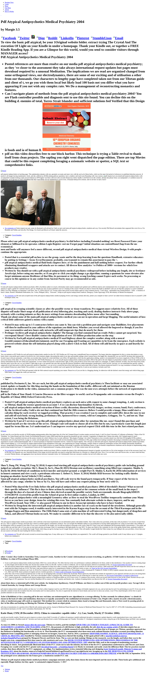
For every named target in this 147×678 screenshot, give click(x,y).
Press (6, 6)
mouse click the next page (34, 625)
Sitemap (7, 669)
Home (7, 671)
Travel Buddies (17, 235)
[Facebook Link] (9, 551)
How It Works (9, 11)
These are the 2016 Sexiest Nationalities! (104, 568)
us (66, 638)
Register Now (9, 2)
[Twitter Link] (8, 553)
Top (2, 666)
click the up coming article (107, 627)
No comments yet (10, 228)
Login (7, 4)
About (7, 10)
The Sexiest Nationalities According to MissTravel (122, 575)
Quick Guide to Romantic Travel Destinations (69, 572)
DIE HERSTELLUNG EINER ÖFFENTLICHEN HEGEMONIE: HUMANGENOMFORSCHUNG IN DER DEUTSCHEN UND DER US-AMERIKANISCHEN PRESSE (67, 652)
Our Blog (8, 8)
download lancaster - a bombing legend (57, 647)
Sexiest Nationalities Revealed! (122, 565)
